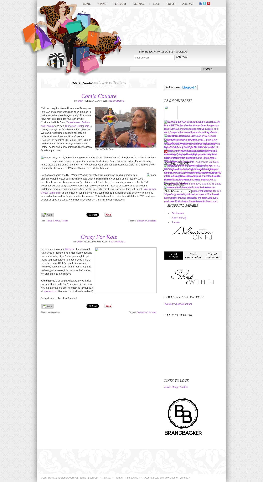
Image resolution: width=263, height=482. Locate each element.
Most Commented (193, 255)
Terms (119, 478)
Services (140, 4)
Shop (156, 4)
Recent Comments (212, 255)
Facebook (200, 3)
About (102, 4)
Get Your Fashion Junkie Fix (206, 56)
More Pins (173, 151)
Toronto (176, 222)
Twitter (204, 3)
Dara (80, 101)
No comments (116, 101)
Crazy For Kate (99, 237)
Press (171, 4)
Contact (188, 4)
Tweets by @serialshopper (178, 304)
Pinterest (208, 3)
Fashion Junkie (71, 39)
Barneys (69, 249)
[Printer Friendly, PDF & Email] (47, 216)
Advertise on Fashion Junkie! (203, 461)
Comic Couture (98, 96)
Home (87, 4)
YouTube (216, 3)
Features (120, 4)
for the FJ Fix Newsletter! (163, 51)
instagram (212, 3)
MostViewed (174, 255)
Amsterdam (178, 213)
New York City (179, 217)
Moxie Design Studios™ (177, 478)
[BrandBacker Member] (183, 435)
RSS (220, 3)
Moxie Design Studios (176, 387)
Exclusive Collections (147, 221)
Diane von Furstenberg (77, 126)
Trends (64, 221)
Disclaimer (133, 478)
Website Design (152, 478)
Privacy (107, 478)
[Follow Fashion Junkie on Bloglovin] (181, 89)
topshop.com (50, 291)
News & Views (53, 221)
